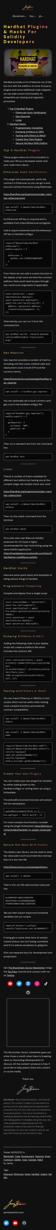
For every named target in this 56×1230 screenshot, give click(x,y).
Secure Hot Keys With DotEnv (31, 143)
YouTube (12, 971)
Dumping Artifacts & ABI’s (30, 131)
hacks (27, 1174)
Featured (39, 1156)
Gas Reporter (23, 116)
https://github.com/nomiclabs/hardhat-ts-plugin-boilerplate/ (28, 829)
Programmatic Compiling (29, 127)
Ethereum (8, 1174)
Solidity (17, 1160)
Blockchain (9, 1156)
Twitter (10, 975)
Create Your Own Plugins (29, 139)
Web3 (40, 1160)
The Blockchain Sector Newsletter (26, 967)
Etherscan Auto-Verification (31, 112)
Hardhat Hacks (18, 124)
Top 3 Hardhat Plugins (21, 108)
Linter (19, 120)
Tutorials (32, 1160)
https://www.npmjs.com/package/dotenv (26, 867)
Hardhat (35, 1174)
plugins (43, 1174)
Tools (24, 1160)
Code (17, 1156)
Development (27, 1156)
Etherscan (19, 1174)
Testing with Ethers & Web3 (31, 135)
